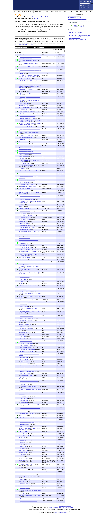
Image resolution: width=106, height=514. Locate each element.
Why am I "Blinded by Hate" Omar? (27, 371)
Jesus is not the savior (25, 211)
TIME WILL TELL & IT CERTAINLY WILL (28, 501)
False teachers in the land (24, 105)
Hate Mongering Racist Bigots (26, 176)
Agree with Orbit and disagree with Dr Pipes (29, 170)
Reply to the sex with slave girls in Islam (28, 308)
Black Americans (23, 243)
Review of (77, 39)
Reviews (30, 11)
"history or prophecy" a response (27, 422)
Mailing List (89, 11)
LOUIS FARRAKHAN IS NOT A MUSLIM (27, 227)
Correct (20, 456)
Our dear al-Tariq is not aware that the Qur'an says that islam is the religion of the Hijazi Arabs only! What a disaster (30, 86)
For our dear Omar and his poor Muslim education (30, 389)
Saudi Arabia (23, 336)
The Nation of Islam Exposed (26, 113)
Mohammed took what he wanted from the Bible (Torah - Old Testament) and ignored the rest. (29, 273)
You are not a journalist (24, 156)
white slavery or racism (25, 363)
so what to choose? (24, 361)
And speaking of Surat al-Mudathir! (27, 89)
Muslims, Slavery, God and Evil (26, 347)
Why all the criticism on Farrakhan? (26, 111)
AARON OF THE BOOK (25, 188)
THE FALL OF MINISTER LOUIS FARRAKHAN (30, 495)
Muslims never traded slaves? (26, 343)
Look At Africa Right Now (24, 245)
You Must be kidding (23, 433)
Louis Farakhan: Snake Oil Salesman (28, 251)
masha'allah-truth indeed (24, 238)
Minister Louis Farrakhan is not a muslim (27, 107)
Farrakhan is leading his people (26, 151)
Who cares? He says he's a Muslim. (27, 349)
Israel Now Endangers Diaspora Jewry (77, 19)
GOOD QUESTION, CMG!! (25, 229)
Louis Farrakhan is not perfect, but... (27, 116)
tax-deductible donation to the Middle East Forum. (61, 507)
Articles (20, 11)
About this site (80, 11)
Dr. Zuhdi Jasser (73, 34)
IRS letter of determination (60, 512)
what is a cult (22, 178)
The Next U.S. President (25, 431)
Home (15, 11)
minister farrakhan (24, 302)
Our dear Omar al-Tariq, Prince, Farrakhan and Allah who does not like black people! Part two (29, 81)
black (21, 444)
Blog (25, 11)
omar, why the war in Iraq (25, 291)
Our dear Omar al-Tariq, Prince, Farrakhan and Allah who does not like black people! (29, 76)
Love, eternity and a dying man (25, 328)
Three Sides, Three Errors (74, 16)
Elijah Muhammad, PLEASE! (25, 324)
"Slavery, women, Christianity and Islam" (28, 269)
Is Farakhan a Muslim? (24, 163)
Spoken (36, 11)
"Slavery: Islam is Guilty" (25, 264)
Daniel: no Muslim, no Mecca (26, 474)
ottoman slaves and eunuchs (26, 375)
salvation (21, 206)
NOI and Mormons (23, 446)
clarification (22, 411)
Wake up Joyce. (23, 109)
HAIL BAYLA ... (23, 279)
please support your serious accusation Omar (29, 386)
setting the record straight (24, 219)
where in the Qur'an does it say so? (27, 413)
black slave (21, 448)
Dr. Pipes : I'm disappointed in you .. (26, 165)
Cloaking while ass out (25, 78)
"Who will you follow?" (24, 277)
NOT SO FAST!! (23, 213)
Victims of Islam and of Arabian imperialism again (30, 70)
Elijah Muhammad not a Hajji (26, 464)
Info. (20, 330)
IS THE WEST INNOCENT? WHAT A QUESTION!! (30, 293)
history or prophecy (24, 419)
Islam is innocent (23, 259)
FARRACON (22, 139)
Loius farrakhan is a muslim (25, 190)
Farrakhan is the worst (25, 373)
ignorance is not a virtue (25, 485)
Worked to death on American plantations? (29, 381)
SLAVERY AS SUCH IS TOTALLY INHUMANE (29, 132)
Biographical (59, 11)
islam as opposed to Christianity (27, 199)
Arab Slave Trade (24, 103)
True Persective (22, 437)
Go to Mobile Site (84, 7)
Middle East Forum (69, 11)
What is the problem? (23, 450)
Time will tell (22, 498)
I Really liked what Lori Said (26, 345)
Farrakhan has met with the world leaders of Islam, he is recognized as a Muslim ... (30, 58)
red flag (20, 54)
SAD (20, 322)
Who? (21, 283)
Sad (21, 204)
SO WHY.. (22, 281)
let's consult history (24, 402)
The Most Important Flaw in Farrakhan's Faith (28, 476)
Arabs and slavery (24, 384)
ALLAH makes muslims (25, 472)
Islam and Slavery (24, 306)
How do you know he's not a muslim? (27, 249)
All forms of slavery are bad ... (26, 137)
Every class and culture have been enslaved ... (30, 129)
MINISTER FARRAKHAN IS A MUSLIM (28, 186)
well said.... (22, 481)
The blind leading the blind (26, 262)
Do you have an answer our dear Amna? (28, 63)
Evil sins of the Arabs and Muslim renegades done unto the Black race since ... (30, 121)
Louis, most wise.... (24, 469)
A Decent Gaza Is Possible (75, 32)
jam (21, 467)
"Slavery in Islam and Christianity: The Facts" (29, 365)
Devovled (22, 493)
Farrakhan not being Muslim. (25, 149)
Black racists (23, 442)
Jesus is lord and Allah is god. (26, 215)
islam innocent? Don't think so (26, 316)
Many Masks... (22, 158)
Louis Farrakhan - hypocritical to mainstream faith (29, 234)
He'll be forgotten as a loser (26, 247)
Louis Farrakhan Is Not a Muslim (39, 17)
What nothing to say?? (25, 426)
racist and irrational (24, 458)
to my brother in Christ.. (25, 225)
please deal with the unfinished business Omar (30, 408)
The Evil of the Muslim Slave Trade (27, 351)
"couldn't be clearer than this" (26, 417)
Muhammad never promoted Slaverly (28, 299)
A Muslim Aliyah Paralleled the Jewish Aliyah (79, 35)
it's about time (22, 454)
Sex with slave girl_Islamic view (27, 318)
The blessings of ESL (24, 488)
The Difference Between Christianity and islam (30, 196)
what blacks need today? (25, 257)
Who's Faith (22, 479)
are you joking (23, 304)
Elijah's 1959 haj (22, 460)
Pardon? (22, 168)
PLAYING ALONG (24, 398)
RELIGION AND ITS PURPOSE (25, 320)
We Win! (36, 18)
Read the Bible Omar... (25, 396)
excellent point (23, 440)
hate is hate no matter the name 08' (26, 173)
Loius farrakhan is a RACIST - (26, 184)
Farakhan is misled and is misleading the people (30, 490)
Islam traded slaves (24, 400)
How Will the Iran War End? (74, 17)
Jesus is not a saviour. (24, 217)
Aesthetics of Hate (23, 221)
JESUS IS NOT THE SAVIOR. (26, 208)
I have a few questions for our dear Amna (28, 60)
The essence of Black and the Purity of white (28, 240)
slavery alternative (24, 359)
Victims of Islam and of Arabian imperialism (29, 66)
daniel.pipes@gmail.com (65, 506)
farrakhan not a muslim (24, 141)
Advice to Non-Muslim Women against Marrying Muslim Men (78, 37)
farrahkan (22, 326)
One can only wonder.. (25, 182)
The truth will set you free (24, 332)
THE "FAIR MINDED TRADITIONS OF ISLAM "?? (29, 231)
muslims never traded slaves (26, 341)
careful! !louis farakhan (24, 143)
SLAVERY (22, 334)
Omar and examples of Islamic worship (28, 285)
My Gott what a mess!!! (24, 435)
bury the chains (23, 369)
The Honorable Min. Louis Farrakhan (27, 180)
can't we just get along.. (25, 483)
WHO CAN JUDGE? (23, 223)
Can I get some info (24, 357)
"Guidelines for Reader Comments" (24, 44)
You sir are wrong (23, 452)
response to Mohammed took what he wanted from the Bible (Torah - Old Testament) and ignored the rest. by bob (30, 312)
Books (41, 11)
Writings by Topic (84, 5)
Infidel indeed (23, 289)
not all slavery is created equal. (26, 135)
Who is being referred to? (25, 424)
